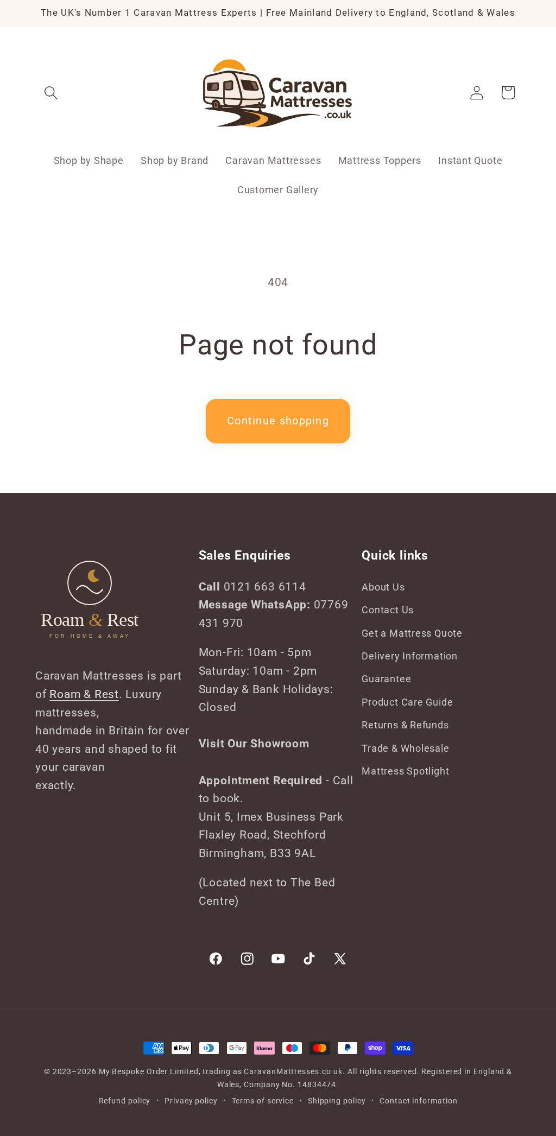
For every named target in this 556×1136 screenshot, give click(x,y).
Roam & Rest (84, 694)
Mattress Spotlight (405, 771)
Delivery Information (410, 656)
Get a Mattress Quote (412, 633)
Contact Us (388, 609)
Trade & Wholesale (405, 748)
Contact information (418, 1100)
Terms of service (263, 1100)
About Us (383, 587)
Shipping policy (337, 1100)
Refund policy (125, 1100)
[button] (50, 92)
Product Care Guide (407, 702)
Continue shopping (278, 421)
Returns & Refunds (405, 725)
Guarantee (386, 678)
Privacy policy (191, 1100)
